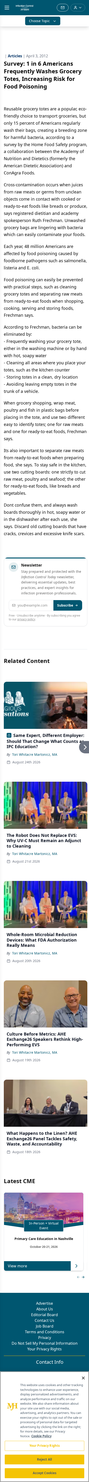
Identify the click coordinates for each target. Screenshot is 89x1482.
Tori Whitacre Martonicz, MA (34, 754)
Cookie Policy (41, 1436)
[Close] (83, 1378)
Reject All (44, 1459)
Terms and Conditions (44, 1331)
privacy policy (26, 619)
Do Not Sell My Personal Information (45, 1343)
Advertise (44, 1303)
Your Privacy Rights (44, 1349)
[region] (44, 1426)
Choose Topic (39, 21)
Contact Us (44, 1320)
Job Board (44, 1326)
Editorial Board (44, 1314)
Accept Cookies (44, 1473)
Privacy (44, 1337)
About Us (44, 1309)
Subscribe (65, 605)
